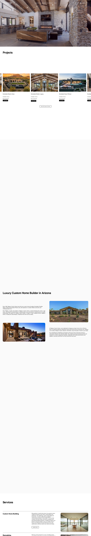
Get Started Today (33, 23)
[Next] (84, 82)
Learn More (5, 100)
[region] (45, 87)
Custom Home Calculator (60, 23)
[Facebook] (75, 2)
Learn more (35, 527)
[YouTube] (80, 2)
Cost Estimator (50, 3)
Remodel (44, 3)
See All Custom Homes (45, 106)
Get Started (85, 2)
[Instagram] (73, 2)
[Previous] (6, 82)
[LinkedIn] (78, 2)
